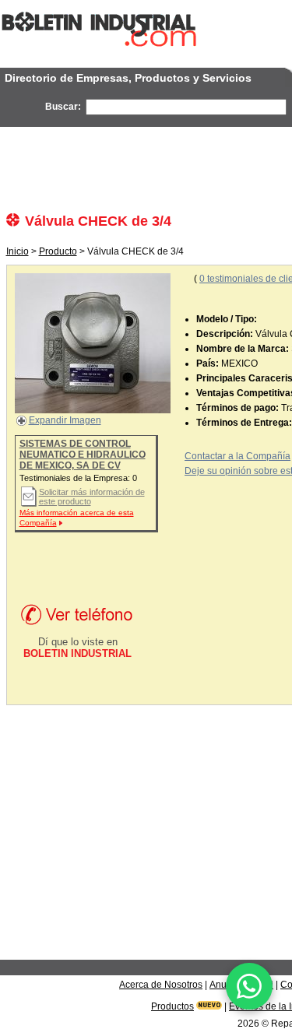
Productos (172, 1006)
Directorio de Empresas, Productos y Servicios (128, 78)
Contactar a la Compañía (237, 456)
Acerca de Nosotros (160, 984)
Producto (58, 251)
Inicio (17, 251)
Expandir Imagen (65, 420)
